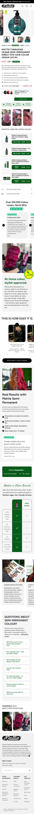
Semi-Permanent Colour (27, 783)
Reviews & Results (5, 785)
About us (4, 781)
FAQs (15, 781)
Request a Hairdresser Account (5, 794)
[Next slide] (30, 225)
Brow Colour (27, 792)
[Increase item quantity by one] (9, 99)
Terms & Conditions (17, 785)
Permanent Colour (27, 788)
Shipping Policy (16, 790)
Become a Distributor (5, 799)
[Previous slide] (3, 225)
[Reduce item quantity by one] (3, 99)
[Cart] (27, 6)
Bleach (26, 798)
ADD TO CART (21, 142)
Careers (4, 789)
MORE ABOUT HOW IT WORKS (17, 360)
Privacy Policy (17, 798)
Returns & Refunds (16, 794)
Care (25, 795)
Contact (16, 801)
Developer (27, 801)
